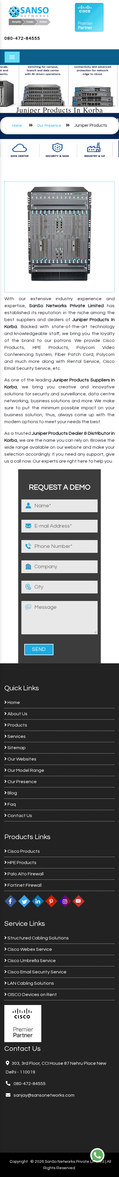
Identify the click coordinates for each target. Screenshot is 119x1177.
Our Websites (21, 759)
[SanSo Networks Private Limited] (29, 15)
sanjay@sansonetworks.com (44, 1095)
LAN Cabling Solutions (30, 983)
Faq (11, 804)
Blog (12, 793)
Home (17, 126)
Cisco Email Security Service (36, 972)
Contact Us (19, 815)
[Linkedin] (38, 901)
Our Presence (49, 126)
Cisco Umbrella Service (31, 960)
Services (16, 736)
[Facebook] (11, 901)
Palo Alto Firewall (25, 874)
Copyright (19, 1162)
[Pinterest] (51, 901)
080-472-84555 (22, 38)
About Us (17, 713)
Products (17, 725)
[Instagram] (65, 901)
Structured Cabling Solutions (38, 938)
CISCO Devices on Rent (32, 994)
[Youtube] (78, 901)
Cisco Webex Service (29, 949)
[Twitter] (24, 901)
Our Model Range (25, 770)
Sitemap (16, 747)
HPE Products (21, 862)
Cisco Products (23, 851)
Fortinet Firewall (24, 885)
